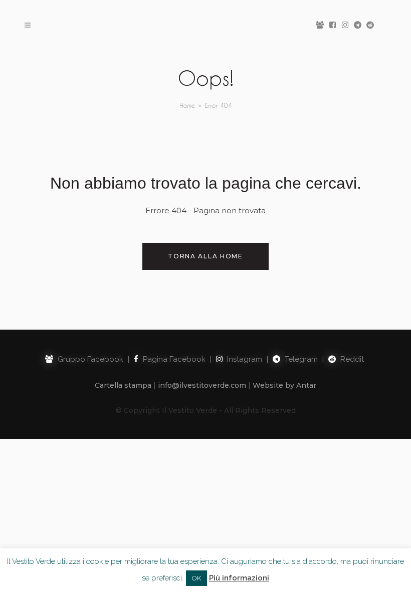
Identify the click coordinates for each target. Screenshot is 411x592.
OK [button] (196, 578)
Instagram (243, 359)
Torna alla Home (205, 256)
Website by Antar (284, 385)
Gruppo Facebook (89, 359)
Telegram (300, 359)
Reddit (351, 359)
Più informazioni (239, 577)
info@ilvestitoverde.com (202, 385)
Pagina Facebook (173, 359)
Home (187, 105)
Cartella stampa (123, 385)
